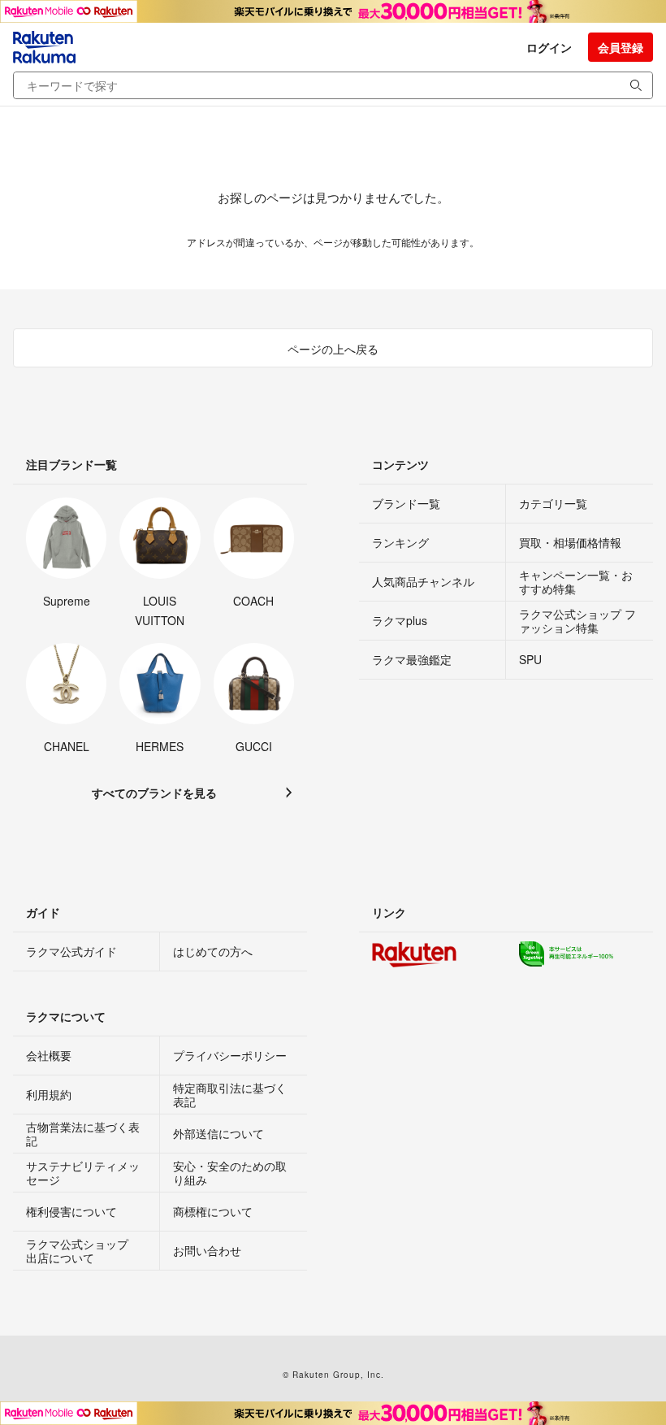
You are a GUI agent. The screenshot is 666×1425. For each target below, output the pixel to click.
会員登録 (620, 47)
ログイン (549, 47)
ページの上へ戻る (333, 349)
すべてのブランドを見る (154, 792)
